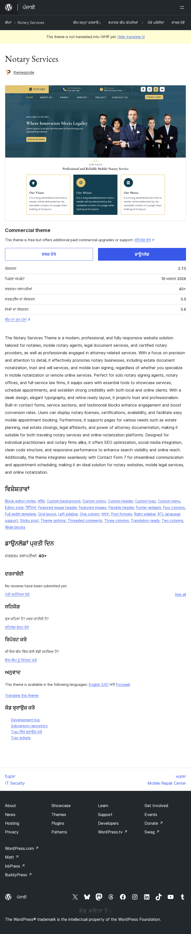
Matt (12, 857)
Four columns (174, 507)
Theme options (53, 520)
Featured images (92, 507)
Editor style (14, 507)
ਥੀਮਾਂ (8, 22)
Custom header (120, 501)
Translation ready (145, 520)
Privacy (12, 831)
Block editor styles (20, 501)
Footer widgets (148, 507)
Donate (153, 823)
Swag (152, 831)
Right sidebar (145, 514)
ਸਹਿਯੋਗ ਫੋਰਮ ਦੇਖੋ (17, 627)
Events (150, 814)
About (10, 805)
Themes (58, 814)
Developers (108, 823)
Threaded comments (85, 520)
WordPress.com (22, 848)
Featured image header (57, 507)
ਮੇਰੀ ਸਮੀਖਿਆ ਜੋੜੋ (17, 594)
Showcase (61, 805)
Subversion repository (29, 726)
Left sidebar (68, 514)
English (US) (99, 684)
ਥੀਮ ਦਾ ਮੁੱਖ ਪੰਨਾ (16, 319)
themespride (23, 72)
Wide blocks (15, 527)
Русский (123, 684)
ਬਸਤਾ (105, 514)
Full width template (20, 514)
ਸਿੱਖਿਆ (31, 507)
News (10, 814)
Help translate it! (131, 37)
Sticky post (29, 520)
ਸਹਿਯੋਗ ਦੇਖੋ (143, 240)
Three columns (116, 520)
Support (105, 814)
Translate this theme (22, 695)
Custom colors (94, 501)
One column (89, 514)
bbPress (15, 866)
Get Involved (156, 805)
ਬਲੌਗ (41, 501)
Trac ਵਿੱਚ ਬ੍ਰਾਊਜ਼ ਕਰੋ (26, 732)
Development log (25, 720)
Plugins (57, 823)
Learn (103, 805)
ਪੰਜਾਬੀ (22, 897)
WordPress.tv (113, 831)
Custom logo (145, 501)
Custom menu (169, 501)
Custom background (63, 501)
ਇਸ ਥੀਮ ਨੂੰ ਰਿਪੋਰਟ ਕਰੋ (21, 660)
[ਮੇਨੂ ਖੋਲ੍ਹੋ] (183, 7)
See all (180, 594)
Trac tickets (21, 738)
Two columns (172, 520)
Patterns (59, 831)
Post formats (121, 514)
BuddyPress (18, 874)
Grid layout (47, 514)
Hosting (12, 823)
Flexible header (121, 507)
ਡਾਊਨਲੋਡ (142, 254)
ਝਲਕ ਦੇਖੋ (49, 254)
